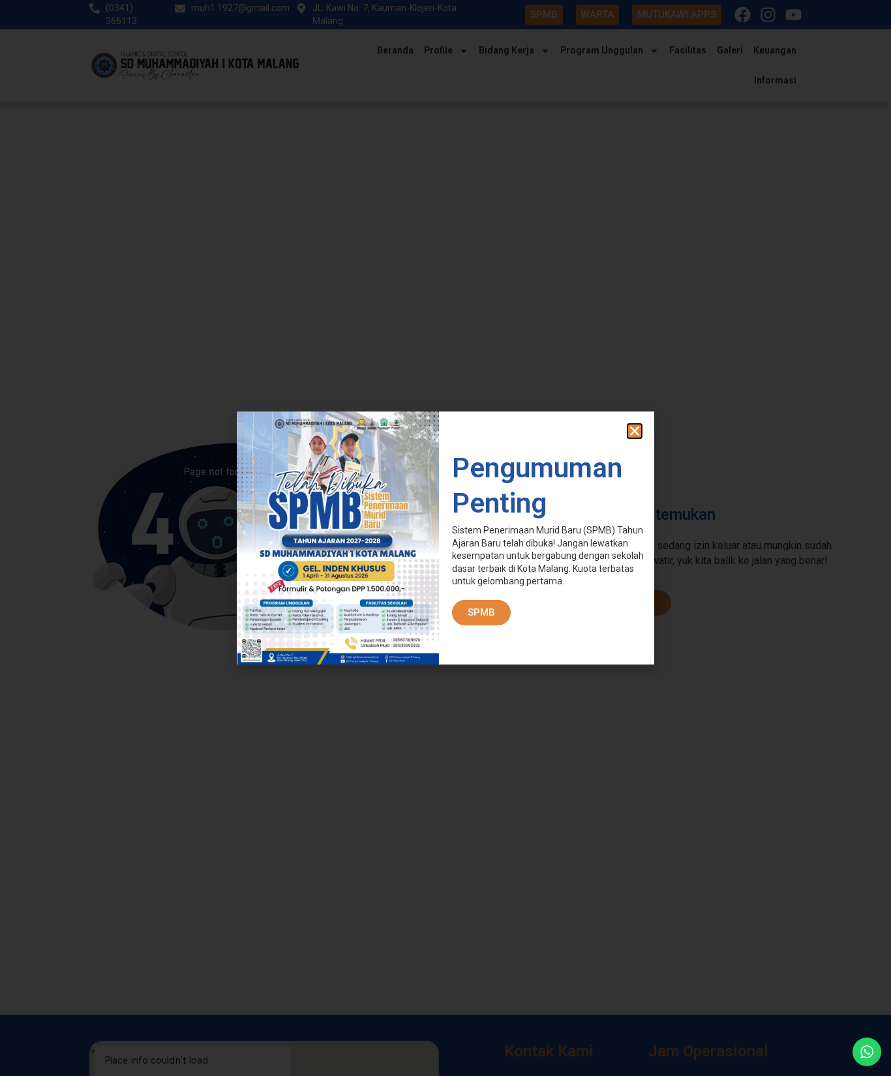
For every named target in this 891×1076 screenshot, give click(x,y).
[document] (445, 538)
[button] (634, 431)
